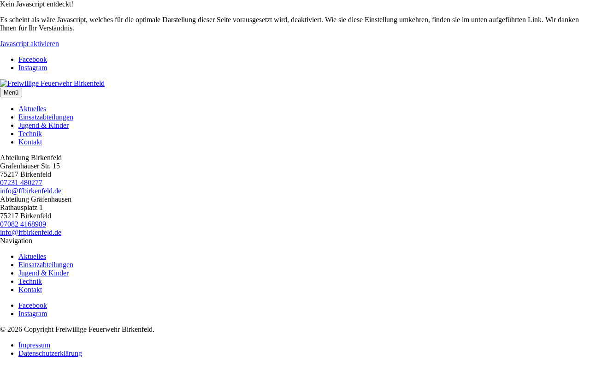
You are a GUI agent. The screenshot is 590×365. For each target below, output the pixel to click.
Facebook (32, 59)
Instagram (32, 68)
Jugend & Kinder (43, 125)
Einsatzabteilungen (45, 117)
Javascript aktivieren (29, 44)
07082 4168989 (23, 224)
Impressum (34, 345)
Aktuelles (32, 109)
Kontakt (30, 142)
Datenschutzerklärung (50, 353)
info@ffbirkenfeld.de (30, 191)
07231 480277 (21, 182)
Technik (30, 134)
